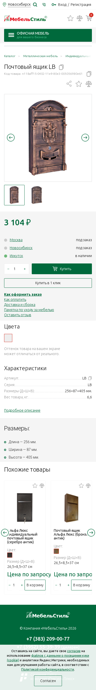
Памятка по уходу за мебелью (29, 310)
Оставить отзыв (17, 315)
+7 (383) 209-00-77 (48, 639)
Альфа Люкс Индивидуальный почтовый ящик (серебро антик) (22, 536)
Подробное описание (22, 410)
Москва (16, 240)
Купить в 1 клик (48, 283)
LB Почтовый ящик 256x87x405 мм (8, 338)
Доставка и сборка (19, 305)
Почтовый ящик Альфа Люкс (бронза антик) (71, 534)
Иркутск (16, 256)
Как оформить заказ (23, 294)
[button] (11, 137)
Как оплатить (15, 300)
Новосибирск (21, 248)
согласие (74, 651)
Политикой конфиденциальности (47, 669)
